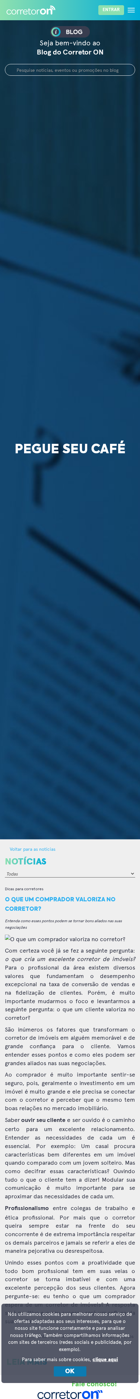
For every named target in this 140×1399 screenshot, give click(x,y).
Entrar (111, 10)
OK (70, 1371)
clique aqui (105, 1359)
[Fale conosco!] (125, 1384)
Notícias (25, 861)
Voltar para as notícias (31, 849)
